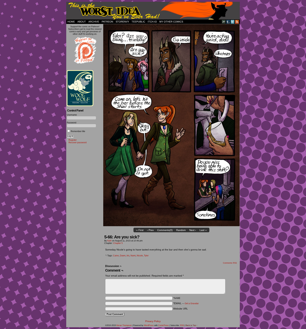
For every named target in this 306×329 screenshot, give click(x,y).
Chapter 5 (118, 243)
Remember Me (77, 131)
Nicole (140, 255)
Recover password (78, 142)
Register (73, 140)
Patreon (107, 21)
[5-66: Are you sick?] (171, 225)
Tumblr (228, 21)
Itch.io (152, 21)
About (81, 21)
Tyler (146, 255)
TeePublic (138, 21)
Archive (93, 21)
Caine (116, 255)
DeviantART (224, 21)
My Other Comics (171, 21)
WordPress (149, 325)
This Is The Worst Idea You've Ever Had (153, 10)
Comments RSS (230, 263)
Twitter (232, 21)
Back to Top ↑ (191, 325)
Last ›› (203, 230)
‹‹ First (139, 230)
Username (72, 115)
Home (71, 21)
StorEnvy (122, 21)
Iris (128, 255)
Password (71, 122)
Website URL (180, 308)
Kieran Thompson (124, 325)
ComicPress (163, 325)
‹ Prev (150, 230)
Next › (192, 230)
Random (181, 230)
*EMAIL (186, 303)
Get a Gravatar (192, 303)
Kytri (109, 240)
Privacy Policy (153, 321)
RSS (237, 21)
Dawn (123, 255)
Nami (133, 255)
